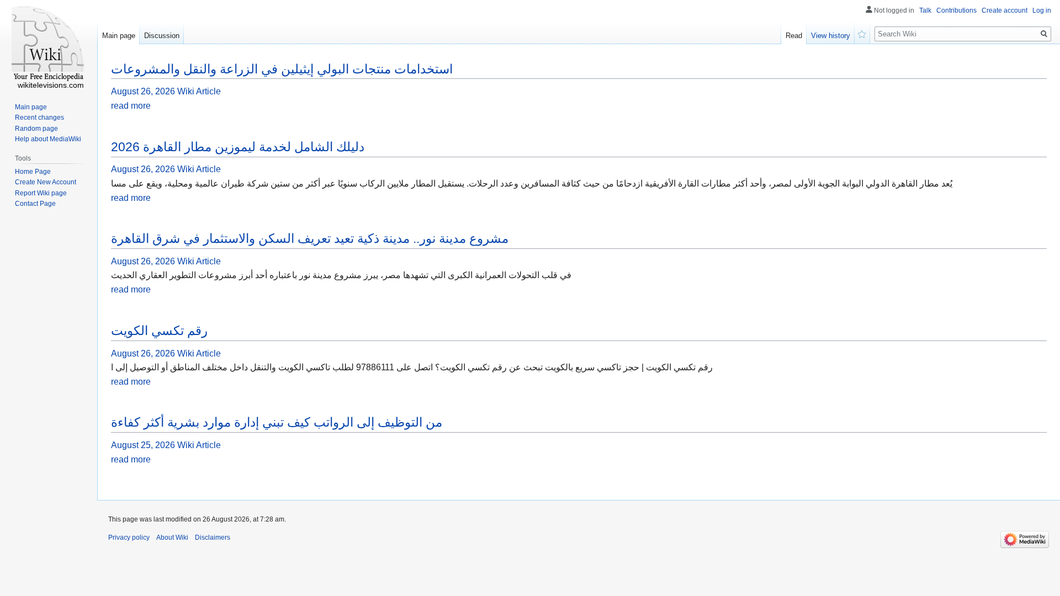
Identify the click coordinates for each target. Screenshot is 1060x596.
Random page (36, 128)
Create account (1004, 10)
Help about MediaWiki (48, 139)
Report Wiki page (41, 193)
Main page (118, 35)
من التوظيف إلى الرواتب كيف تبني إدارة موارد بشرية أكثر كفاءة (276, 422)
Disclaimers (212, 537)
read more (131, 105)
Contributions (956, 10)
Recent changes (39, 117)
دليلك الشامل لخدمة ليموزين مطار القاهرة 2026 (237, 147)
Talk (925, 10)
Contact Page (35, 203)
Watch (862, 33)
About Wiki (172, 537)
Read (794, 35)
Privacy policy (129, 537)
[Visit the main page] (48, 44)
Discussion (161, 35)
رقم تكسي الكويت (159, 330)
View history (830, 35)
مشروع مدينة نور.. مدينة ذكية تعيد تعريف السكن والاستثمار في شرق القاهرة (309, 238)
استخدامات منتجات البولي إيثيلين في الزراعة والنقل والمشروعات (282, 69)
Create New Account (45, 182)
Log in (1041, 10)
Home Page (33, 171)
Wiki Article (199, 91)
